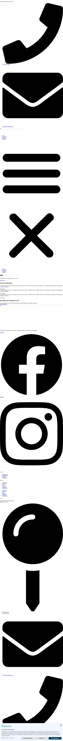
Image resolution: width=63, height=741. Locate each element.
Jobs (3, 484)
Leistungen (4, 136)
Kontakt (4, 139)
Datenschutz (4, 488)
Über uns (4, 138)
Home (3, 135)
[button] (31, 204)
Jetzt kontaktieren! (3, 304)
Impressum (4, 487)
